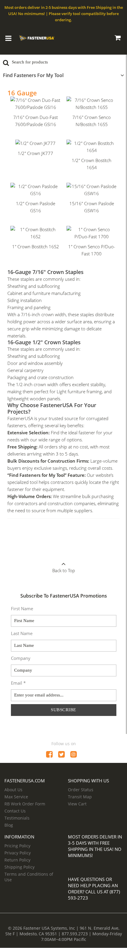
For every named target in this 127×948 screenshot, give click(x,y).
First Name (22, 608)
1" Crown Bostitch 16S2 (35, 246)
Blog (8, 825)
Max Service (16, 796)
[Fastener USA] (37, 37)
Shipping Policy (19, 867)
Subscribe (63, 709)
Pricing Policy (17, 846)
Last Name (21, 633)
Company (20, 658)
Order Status (80, 789)
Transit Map (80, 796)
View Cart (77, 804)
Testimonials (17, 818)
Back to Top (63, 570)
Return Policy (17, 860)
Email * (18, 683)
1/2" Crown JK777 (35, 153)
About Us (13, 789)
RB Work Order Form (24, 804)
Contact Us (15, 811)
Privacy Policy (17, 853)
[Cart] (117, 38)
